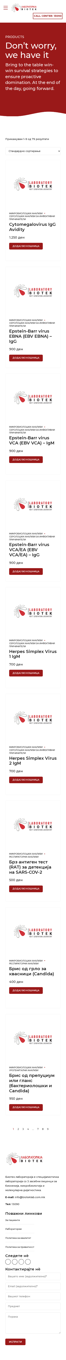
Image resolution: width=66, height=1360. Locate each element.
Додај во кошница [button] (25, 246)
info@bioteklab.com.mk (30, 1197)
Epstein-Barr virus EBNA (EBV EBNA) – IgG (30, 336)
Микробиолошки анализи (26, 213)
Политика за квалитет (18, 1238)
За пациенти (12, 1220)
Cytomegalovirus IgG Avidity (32, 227)
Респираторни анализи (24, 856)
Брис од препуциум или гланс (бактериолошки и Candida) (32, 1083)
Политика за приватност (19, 1247)
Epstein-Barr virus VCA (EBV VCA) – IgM (31, 440)
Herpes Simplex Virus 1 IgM (33, 654)
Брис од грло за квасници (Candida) (31, 971)
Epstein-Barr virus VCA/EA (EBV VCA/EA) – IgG (29, 549)
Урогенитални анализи (23, 1070)
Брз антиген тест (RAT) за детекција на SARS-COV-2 (30, 867)
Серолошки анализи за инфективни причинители (32, 218)
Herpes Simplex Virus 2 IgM (33, 761)
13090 (15, 1204)
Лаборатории (13, 1229)
